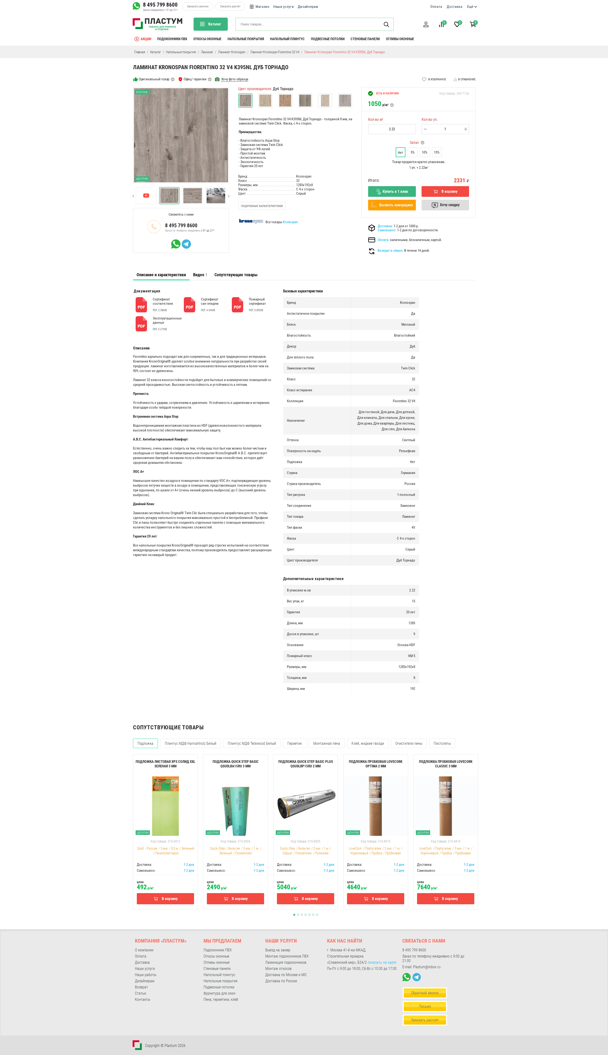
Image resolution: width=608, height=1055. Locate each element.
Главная (139, 52)
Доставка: (385, 226)
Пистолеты (442, 743)
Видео (200, 274)
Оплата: (383, 240)
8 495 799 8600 (160, 5)
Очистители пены (408, 743)
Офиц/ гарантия (195, 79)
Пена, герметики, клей (221, 999)
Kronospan (290, 222)
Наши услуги (283, 7)
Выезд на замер (277, 950)
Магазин (263, 7)
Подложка (145, 743)
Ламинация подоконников (285, 962)
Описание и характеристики (161, 274)
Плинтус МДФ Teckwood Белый (252, 743)
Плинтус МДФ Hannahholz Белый (190, 743)
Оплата (436, 6)
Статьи (140, 993)
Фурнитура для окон (219, 993)
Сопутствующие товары (235, 274)
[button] (426, 24)
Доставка (454, 6)
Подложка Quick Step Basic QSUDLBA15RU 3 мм (236, 764)
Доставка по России (281, 981)
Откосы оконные (207, 39)
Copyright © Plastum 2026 (165, 1045)
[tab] (161, 274)
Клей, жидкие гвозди (368, 743)
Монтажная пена (326, 743)
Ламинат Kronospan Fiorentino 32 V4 (274, 52)
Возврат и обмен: (391, 250)
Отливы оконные (400, 39)
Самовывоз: (387, 230)
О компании (144, 950)
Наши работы (145, 975)
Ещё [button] (470, 6)
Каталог (155, 52)
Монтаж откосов (278, 968)
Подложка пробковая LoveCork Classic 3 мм (445, 764)
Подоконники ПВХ (172, 39)
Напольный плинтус (287, 39)
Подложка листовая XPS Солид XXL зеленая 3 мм (165, 764)
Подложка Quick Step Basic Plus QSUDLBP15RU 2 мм (305, 764)
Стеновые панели (365, 39)
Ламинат (207, 52)
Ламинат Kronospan (231, 52)
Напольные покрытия (246, 39)
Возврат (141, 987)
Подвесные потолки (328, 39)
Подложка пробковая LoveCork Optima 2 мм (375, 764)
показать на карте (382, 962)
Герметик (294, 743)
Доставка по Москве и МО (285, 975)
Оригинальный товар (154, 79)
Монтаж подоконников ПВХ (287, 956)
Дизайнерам (308, 7)
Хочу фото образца (234, 79)
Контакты (142, 999)
